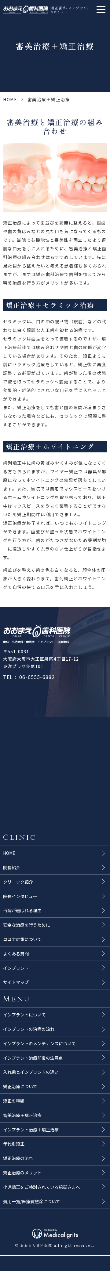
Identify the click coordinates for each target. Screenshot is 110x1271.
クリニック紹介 (18, 882)
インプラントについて (24, 1015)
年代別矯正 (13, 1144)
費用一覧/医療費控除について (31, 1201)
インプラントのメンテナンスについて (39, 1043)
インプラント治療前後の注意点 (33, 1058)
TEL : (29, 677)
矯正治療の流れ (18, 1158)
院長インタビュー (20, 896)
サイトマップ (16, 982)
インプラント (16, 968)
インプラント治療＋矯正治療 (31, 1130)
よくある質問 (16, 953)
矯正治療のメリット (22, 1172)
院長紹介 (11, 867)
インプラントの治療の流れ (28, 1029)
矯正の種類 (13, 1101)
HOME (10, 99)
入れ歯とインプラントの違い (31, 1072)
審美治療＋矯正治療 (22, 1115)
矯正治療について (20, 1086)
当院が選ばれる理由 (22, 910)
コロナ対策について (22, 939)
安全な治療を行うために (26, 925)
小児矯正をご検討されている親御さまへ (41, 1187)
